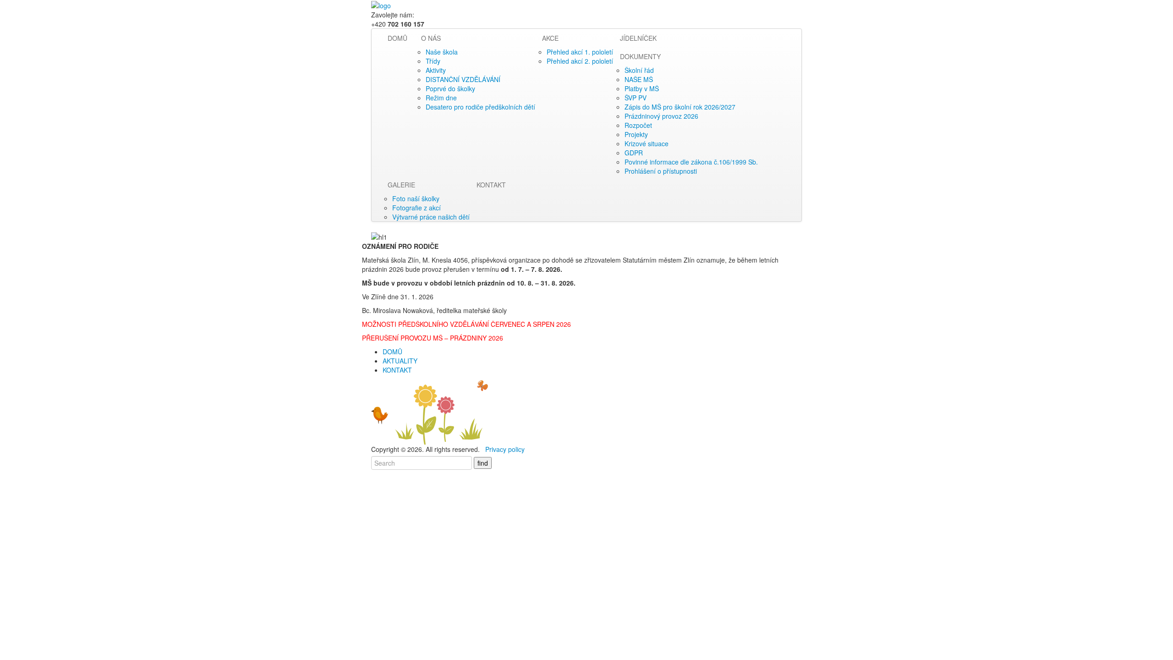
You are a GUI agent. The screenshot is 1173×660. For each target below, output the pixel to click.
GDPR (634, 152)
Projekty (636, 134)
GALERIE (401, 184)
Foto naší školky (415, 198)
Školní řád (639, 70)
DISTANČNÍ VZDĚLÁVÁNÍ (463, 79)
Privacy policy (505, 449)
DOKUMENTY (640, 56)
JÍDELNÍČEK (638, 38)
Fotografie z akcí (416, 207)
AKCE (550, 38)
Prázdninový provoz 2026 (661, 116)
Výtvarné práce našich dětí (431, 216)
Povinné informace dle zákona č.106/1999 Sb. (691, 161)
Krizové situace (647, 143)
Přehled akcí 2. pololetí (580, 61)
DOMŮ (397, 38)
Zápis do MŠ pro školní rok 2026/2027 (680, 106)
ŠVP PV (636, 97)
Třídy (433, 61)
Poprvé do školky (450, 88)
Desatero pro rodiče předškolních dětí (480, 106)
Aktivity (436, 70)
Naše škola (442, 51)
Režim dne (441, 97)
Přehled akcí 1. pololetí (580, 51)
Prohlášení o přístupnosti (661, 171)
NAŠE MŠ (639, 79)
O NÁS (431, 38)
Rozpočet (638, 125)
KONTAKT (491, 184)
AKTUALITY (400, 360)
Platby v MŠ (642, 88)
